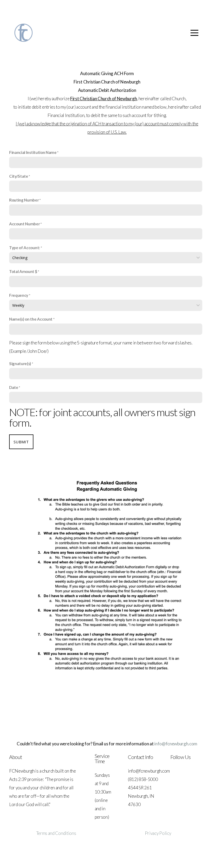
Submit (21, 441)
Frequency (18, 295)
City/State (18, 176)
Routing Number (24, 200)
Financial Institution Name (33, 152)
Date (13, 387)
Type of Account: (25, 247)
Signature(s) (20, 363)
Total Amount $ (23, 271)
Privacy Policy (158, 833)
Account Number (24, 223)
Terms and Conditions (56, 833)
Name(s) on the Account (30, 319)
